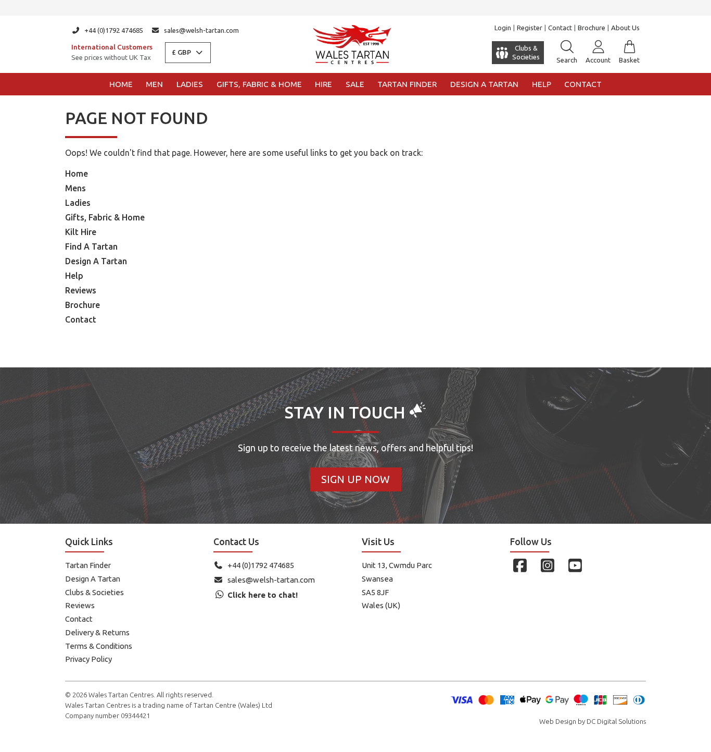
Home (121, 84)
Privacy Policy (88, 659)
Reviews (80, 290)
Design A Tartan (96, 261)
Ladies (189, 84)
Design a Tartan (484, 84)
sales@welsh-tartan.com (201, 30)
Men (154, 84)
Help (541, 84)
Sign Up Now (355, 479)
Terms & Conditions (98, 646)
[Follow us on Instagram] (547, 565)
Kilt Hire (80, 232)
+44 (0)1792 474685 (113, 30)
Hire (323, 84)
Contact (560, 27)
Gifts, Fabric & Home (259, 84)
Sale (355, 84)
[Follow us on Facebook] (519, 565)
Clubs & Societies (94, 592)
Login (502, 27)
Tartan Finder (407, 84)
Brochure (591, 27)
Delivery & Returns (97, 632)
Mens (75, 188)
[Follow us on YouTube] (575, 565)
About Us (625, 27)
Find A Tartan (91, 246)
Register (529, 27)
